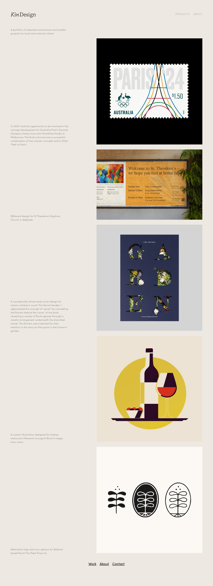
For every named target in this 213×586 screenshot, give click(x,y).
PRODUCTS (182, 14)
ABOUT (198, 14)
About (104, 563)
